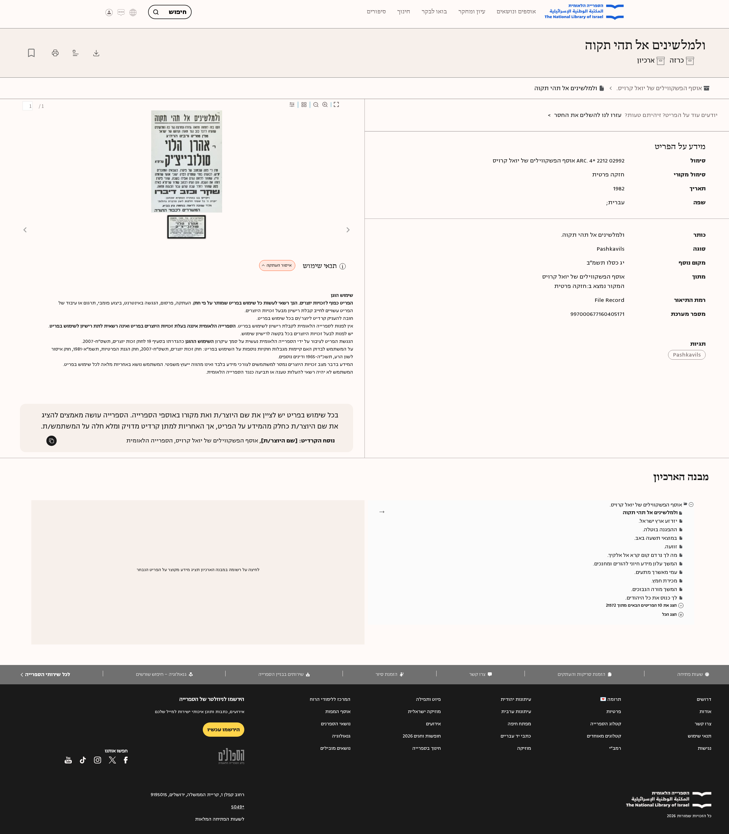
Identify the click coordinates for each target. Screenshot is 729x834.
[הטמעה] (75, 52)
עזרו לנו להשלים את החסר (587, 115)
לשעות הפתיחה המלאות (219, 819)
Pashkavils (687, 355)
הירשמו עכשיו (223, 729)
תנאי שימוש (320, 266)
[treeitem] (691, 504)
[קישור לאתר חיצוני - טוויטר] (112, 760)
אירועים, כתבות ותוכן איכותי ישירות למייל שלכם (199, 712)
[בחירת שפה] (133, 12)
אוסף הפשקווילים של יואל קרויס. (659, 88)
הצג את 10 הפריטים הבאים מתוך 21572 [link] (641, 605)
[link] (693, 674)
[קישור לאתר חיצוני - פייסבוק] (126, 760)
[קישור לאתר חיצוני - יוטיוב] (68, 760)
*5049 (237, 807)
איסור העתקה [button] (279, 265)
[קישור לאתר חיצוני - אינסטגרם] (97, 760)
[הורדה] (96, 52)
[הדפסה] (55, 52)
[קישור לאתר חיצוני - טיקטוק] (82, 760)
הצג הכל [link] (669, 614)
